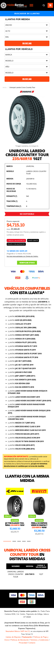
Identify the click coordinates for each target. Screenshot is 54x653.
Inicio (5, 87)
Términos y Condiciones (39, 640)
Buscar (27, 43)
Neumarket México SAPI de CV (18, 631)
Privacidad (23, 643)
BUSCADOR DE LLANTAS (27, 13)
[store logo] (14, 5)
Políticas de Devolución (20, 640)
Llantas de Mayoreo (13, 637)
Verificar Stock (27, 262)
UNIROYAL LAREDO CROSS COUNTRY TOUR (15, 574)
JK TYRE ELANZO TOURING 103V (14, 524)
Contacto (31, 643)
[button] (7, 541)
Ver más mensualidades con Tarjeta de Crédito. (22, 256)
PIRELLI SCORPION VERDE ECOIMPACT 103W (39, 525)
